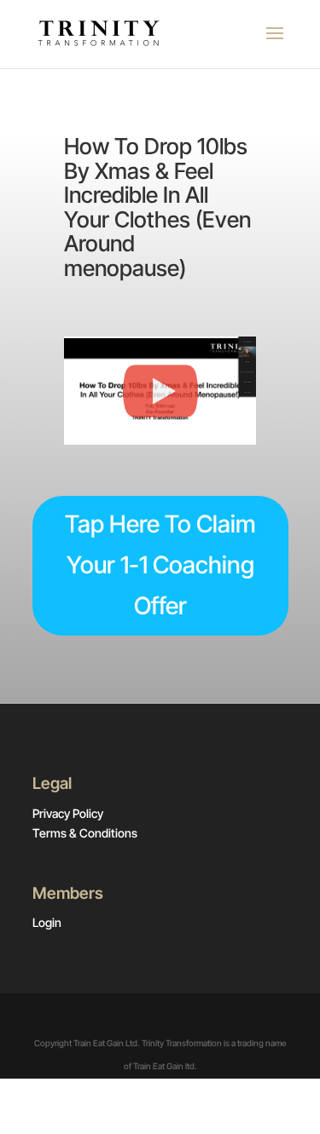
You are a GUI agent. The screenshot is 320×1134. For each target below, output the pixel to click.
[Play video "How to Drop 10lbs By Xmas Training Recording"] (160, 391)
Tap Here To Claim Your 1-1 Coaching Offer (160, 564)
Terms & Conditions (84, 833)
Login (46, 922)
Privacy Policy (67, 813)
